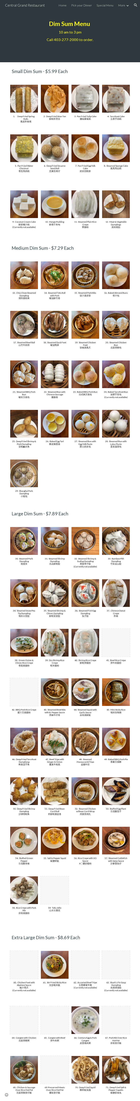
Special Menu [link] (105, 5)
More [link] (121, 5)
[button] (135, 5)
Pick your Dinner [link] (81, 5)
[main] (70, 31)
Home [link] (63, 5)
